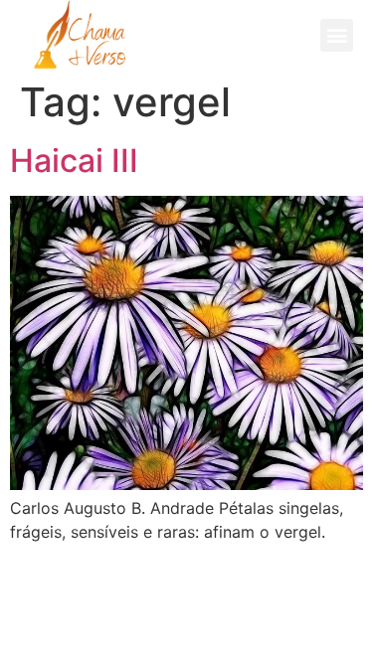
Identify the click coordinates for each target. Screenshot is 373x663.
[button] (336, 35)
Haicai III (74, 160)
